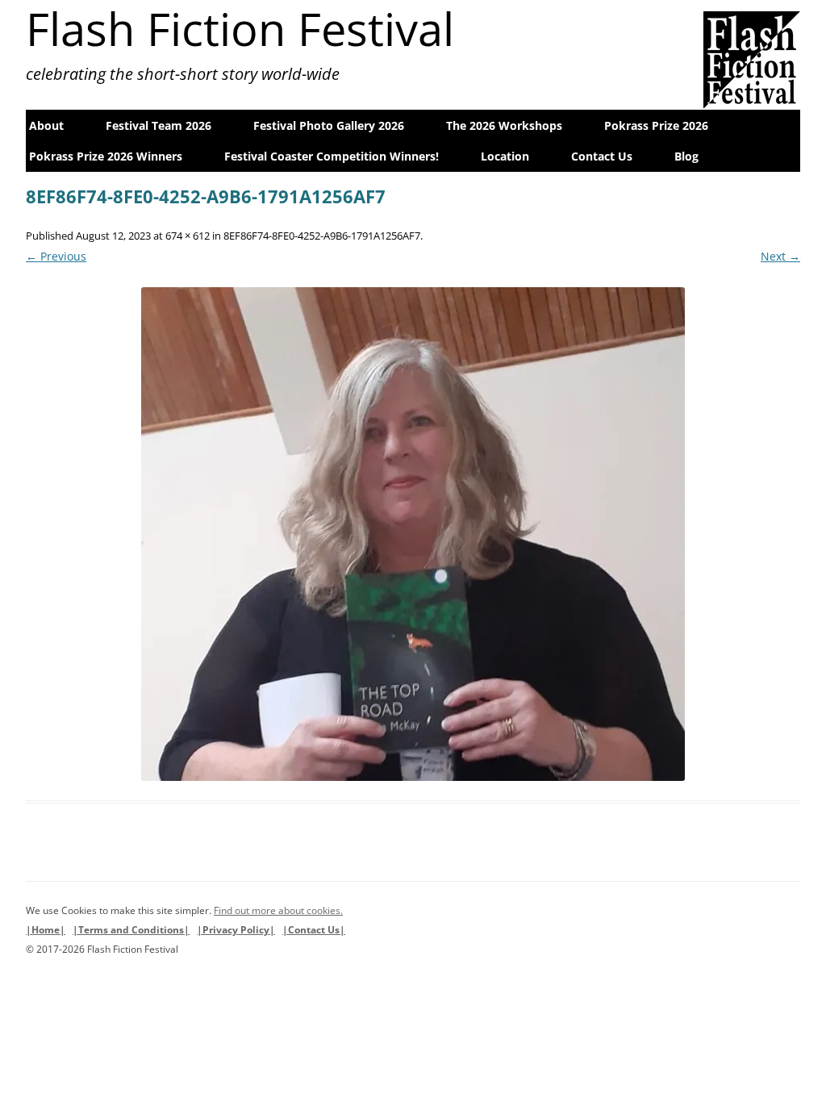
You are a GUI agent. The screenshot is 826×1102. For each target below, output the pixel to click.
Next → (780, 256)
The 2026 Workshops (504, 125)
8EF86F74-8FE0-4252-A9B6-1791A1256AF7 (321, 235)
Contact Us (601, 156)
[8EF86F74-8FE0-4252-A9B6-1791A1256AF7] (413, 534)
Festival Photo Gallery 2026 (328, 125)
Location (505, 156)
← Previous (56, 256)
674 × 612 (187, 235)
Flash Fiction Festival (240, 28)
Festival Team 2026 (158, 125)
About (46, 125)
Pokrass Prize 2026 (656, 125)
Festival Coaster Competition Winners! (331, 156)
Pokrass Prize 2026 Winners (105, 156)
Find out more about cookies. (278, 910)
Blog (686, 156)
